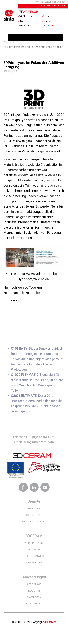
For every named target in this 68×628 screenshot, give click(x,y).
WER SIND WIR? (34, 543)
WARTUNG (34, 508)
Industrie (34, 590)
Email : (34, 442)
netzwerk (34, 549)
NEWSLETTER (34, 562)
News (7, 42)
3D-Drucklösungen (34, 521)
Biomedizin (34, 597)
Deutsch (61, 1)
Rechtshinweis (34, 556)
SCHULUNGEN (34, 515)
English (53, 1)
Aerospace (34, 584)
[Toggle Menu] (13, 37)
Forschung (34, 603)
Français (44, 1)
